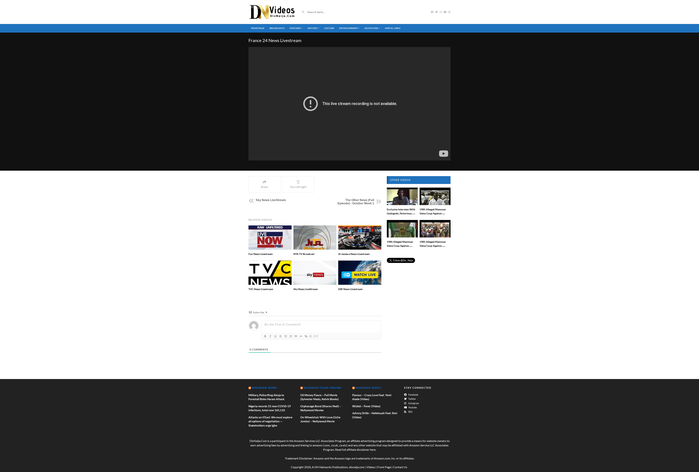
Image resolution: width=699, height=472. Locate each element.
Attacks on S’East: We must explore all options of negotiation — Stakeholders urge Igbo (270, 421)
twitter (412, 398)
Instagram (413, 403)
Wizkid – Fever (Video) (366, 406)
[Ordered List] (285, 336)
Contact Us (400, 467)
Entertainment (348, 28)
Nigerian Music (369, 387)
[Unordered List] (290, 336)
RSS (410, 411)
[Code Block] (300, 336)
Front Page (384, 467)
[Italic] (270, 336)
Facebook (413, 394)
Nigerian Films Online (322, 387)
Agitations (371, 28)
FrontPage (257, 28)
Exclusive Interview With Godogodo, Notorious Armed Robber (401, 213)
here (373, 449)
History (312, 28)
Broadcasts (277, 28)
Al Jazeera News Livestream (354, 253)
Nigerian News (264, 387)
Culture (329, 28)
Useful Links (392, 28)
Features (295, 28)
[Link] (306, 336)
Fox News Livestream (260, 253)
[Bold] (265, 336)
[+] (316, 336)
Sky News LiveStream (271, 200)
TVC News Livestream (260, 289)
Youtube (412, 407)
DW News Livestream (350, 289)
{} (310, 336)
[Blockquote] (295, 336)
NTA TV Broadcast (303, 253)
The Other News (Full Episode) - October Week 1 (355, 202)
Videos (370, 467)
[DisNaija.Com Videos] (271, 12)
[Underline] (275, 336)
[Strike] (280, 336)
